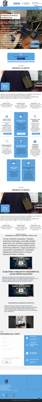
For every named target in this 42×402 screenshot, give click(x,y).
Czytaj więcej (21, 58)
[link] (21, 56)
